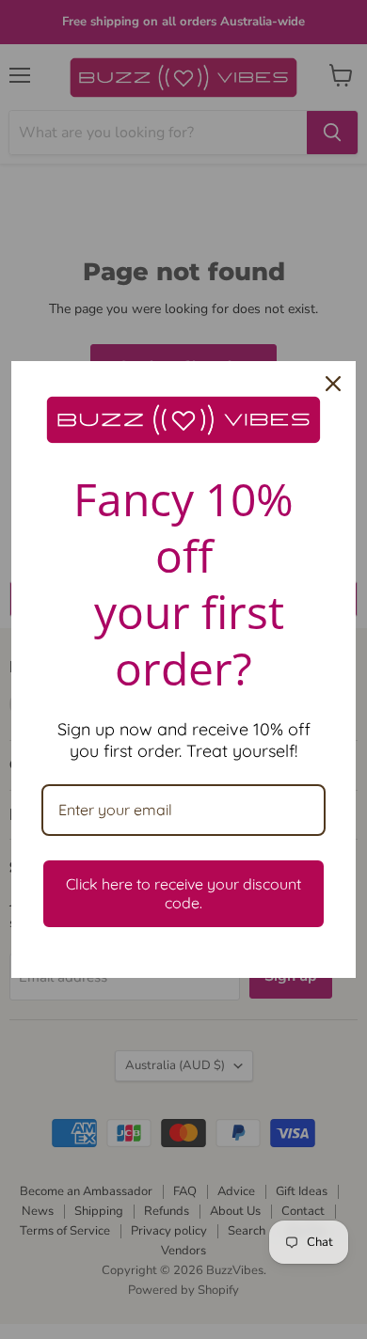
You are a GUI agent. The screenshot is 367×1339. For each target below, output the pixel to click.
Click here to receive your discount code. (183, 892)
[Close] (333, 383)
